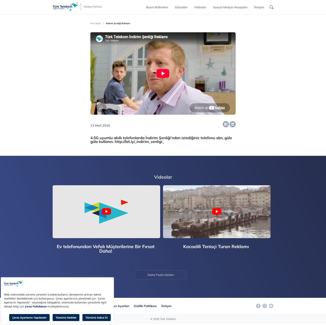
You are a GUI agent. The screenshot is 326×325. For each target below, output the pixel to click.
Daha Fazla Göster (161, 275)
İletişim (259, 7)
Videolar (200, 7)
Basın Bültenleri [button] (157, 7)
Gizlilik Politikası (145, 306)
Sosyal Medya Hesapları (230, 7)
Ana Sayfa (95, 23)
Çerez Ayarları (119, 306)
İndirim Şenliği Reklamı (118, 23)
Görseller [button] (181, 7)
